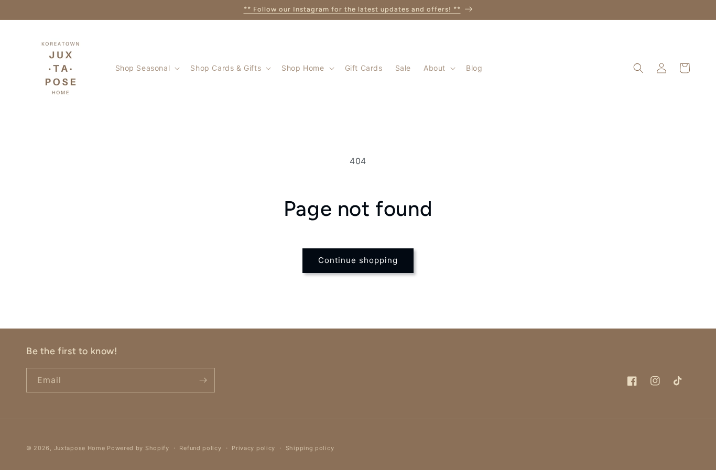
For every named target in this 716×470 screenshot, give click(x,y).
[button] (147, 68)
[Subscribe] (202, 380)
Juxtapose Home (79, 448)
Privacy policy (253, 448)
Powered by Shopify (138, 448)
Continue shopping (358, 260)
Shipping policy (310, 448)
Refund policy (200, 448)
